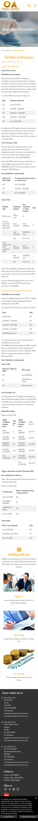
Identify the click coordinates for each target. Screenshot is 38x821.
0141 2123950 (18, 778)
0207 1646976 (14, 775)
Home (3, 50)
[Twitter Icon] (9, 789)
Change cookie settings (28, 816)
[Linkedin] (13, 789)
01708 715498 (15, 780)
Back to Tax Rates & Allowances (11, 61)
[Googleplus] (17, 789)
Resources (8, 50)
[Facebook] (5, 789)
